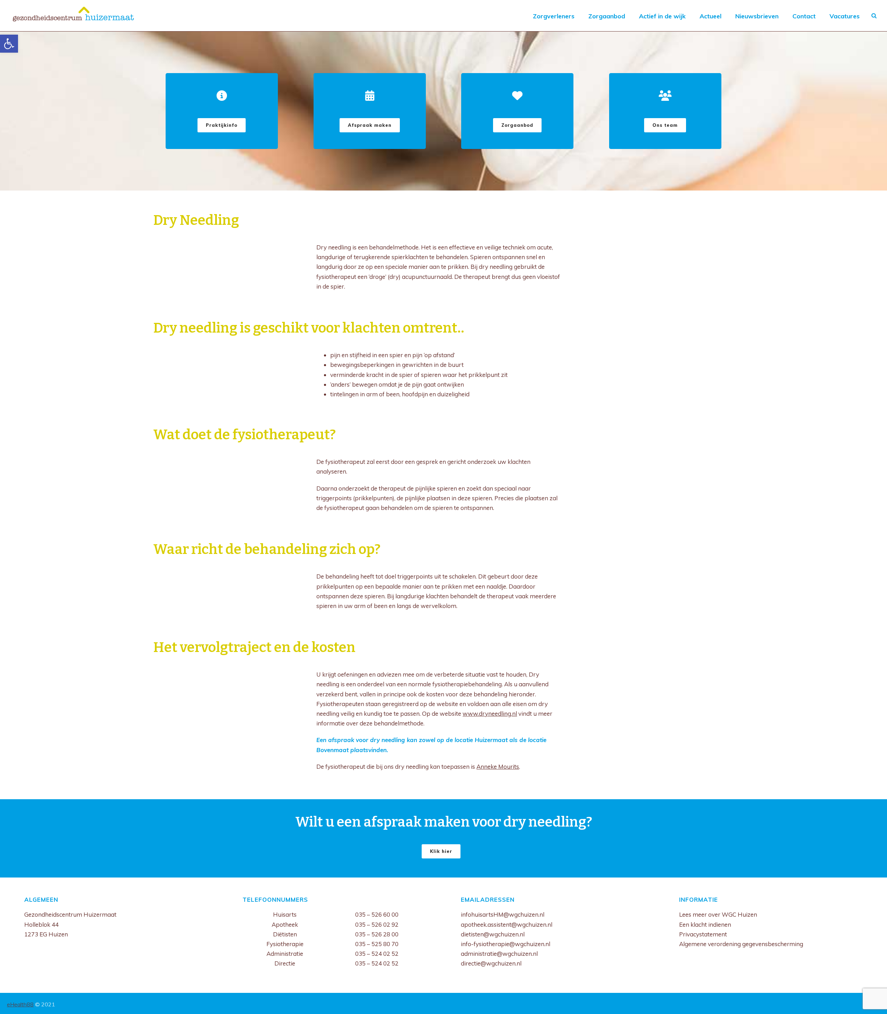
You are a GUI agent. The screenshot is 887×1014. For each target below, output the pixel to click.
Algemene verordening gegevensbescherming (741, 943)
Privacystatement (703, 934)
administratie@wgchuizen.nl (499, 953)
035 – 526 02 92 (376, 924)
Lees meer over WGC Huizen (718, 914)
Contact (804, 16)
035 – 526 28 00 (376, 934)
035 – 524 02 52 (376, 953)
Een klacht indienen (705, 924)
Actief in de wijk (662, 16)
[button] (9, 44)
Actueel (710, 16)
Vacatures (844, 16)
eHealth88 (20, 1004)
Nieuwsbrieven (757, 16)
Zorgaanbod (606, 16)
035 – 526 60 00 (376, 914)
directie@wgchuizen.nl (491, 963)
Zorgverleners (553, 16)
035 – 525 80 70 (376, 943)
